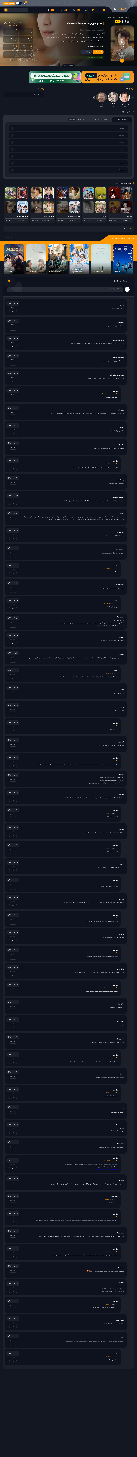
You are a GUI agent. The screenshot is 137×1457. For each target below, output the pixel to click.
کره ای (30, 56)
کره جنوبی (14, 41)
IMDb (117, 21)
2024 (15, 48)
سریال (126, 17)
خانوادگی (100, 29)
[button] (94, 97)
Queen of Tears (111, 17)
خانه (130, 17)
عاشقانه (88, 29)
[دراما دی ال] (120, 9)
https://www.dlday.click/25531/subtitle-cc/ (105, 1170)
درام (94, 29)
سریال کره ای (120, 17)
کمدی (81, 29)
